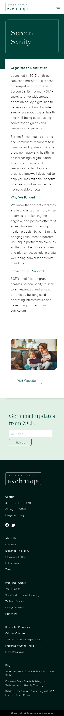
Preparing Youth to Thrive (19, 645)
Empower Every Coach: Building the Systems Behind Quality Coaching (25, 683)
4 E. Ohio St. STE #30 (18, 502)
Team (8, 569)
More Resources (14, 651)
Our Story (11, 544)
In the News (12, 563)
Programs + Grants (15, 582)
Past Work (11, 613)
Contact (9, 496)
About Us (10, 538)
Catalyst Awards (14, 607)
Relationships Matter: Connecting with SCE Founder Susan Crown (29, 693)
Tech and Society (15, 601)
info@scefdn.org (14, 515)
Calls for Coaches (15, 633)
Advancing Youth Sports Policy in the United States (30, 673)
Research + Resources (17, 626)
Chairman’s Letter (15, 556)
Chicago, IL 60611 (15, 509)
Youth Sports (12, 588)
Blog (7, 665)
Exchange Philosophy (17, 550)
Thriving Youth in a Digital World (23, 639)
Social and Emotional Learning (22, 595)
